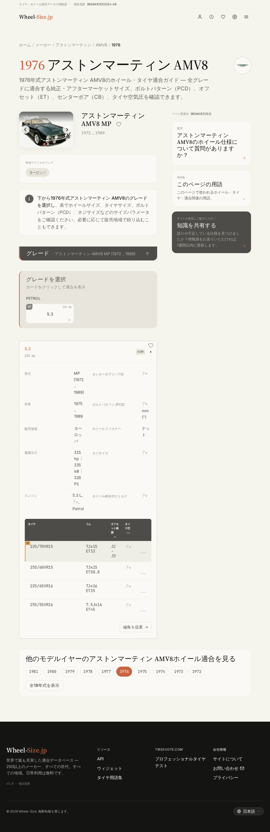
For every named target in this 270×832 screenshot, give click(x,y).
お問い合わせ (225, 768)
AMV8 (101, 44)
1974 (160, 671)
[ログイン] (200, 17)
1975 (142, 671)
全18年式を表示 (44, 685)
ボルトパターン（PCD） (164, 88)
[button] (88, 253)
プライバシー (225, 777)
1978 (88, 671)
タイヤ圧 (127, 526)
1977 (106, 671)
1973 (178, 671)
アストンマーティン (73, 44)
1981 (33, 671)
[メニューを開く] (246, 17)
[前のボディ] (25, 129)
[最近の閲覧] (211, 17)
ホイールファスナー (106, 429)
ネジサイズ (100, 453)
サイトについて (228, 758)
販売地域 (31, 429)
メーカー (43, 44)
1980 (51, 671)
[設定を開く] (234, 17)
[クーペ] (48, 144)
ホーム (25, 44)
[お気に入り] (223, 17)
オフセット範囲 (115, 528)
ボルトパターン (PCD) (108, 404)
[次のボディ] (67, 129)
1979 (69, 671)
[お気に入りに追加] (118, 124)
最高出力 (31, 453)
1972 (196, 671)
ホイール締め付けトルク (109, 496)
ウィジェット (109, 768)
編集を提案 (135, 626)
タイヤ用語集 (109, 777)
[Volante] (44, 144)
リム (88, 524)
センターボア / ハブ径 (108, 374)
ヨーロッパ (37, 172)
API (100, 758)
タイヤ (32, 524)
